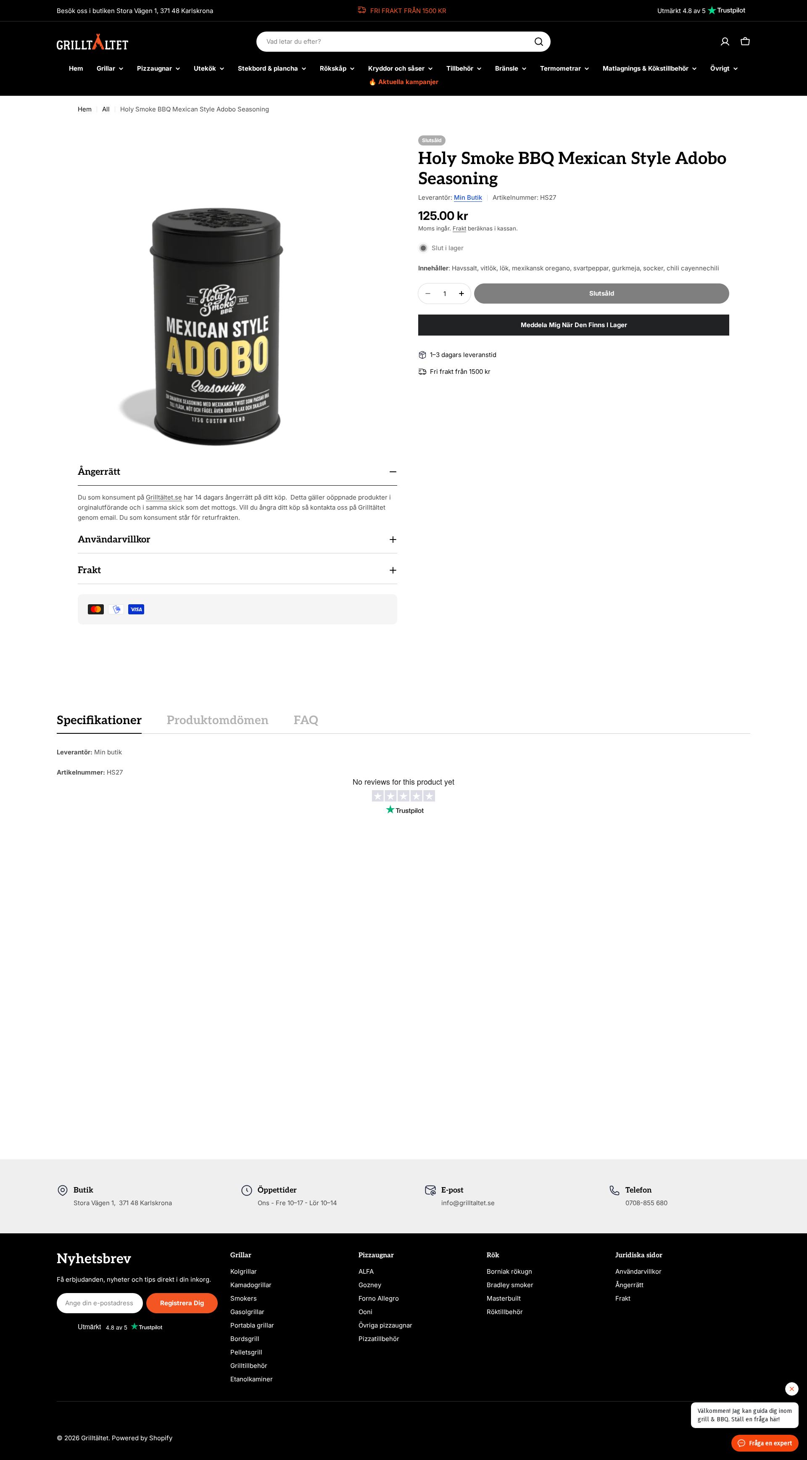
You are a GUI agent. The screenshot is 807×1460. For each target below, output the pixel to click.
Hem (85, 109)
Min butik (468, 197)
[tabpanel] (403, 762)
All (106, 109)
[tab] (99, 723)
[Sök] (539, 42)
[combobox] (403, 42)
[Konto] (725, 42)
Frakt (459, 228)
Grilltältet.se (164, 497)
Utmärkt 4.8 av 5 (681, 11)
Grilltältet (94, 1438)
